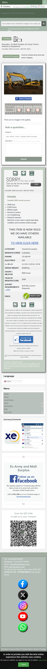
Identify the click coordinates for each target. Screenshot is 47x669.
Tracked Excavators (11, 56)
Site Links (8, 412)
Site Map (4, 649)
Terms (36, 649)
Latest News (9, 400)
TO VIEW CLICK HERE (25, 242)
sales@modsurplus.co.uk (20, 564)
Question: (22, 141)
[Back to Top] (43, 665)
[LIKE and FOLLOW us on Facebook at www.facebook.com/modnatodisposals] (22, 584)
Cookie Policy (27, 649)
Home (6, 394)
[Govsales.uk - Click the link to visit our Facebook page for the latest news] (23, 339)
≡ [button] (45, 2)
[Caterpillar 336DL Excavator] (23, 98)
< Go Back (7, 39)
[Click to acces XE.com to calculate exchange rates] (23, 436)
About (6, 397)
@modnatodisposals (24, 496)
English (8, 381)
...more (7, 290)
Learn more (42, 660)
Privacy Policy (14, 649)
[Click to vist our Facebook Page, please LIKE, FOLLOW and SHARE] (23, 479)
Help (6, 409)
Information (8, 406)
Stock (6, 403)
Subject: (8, 132)
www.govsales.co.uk (17, 567)
